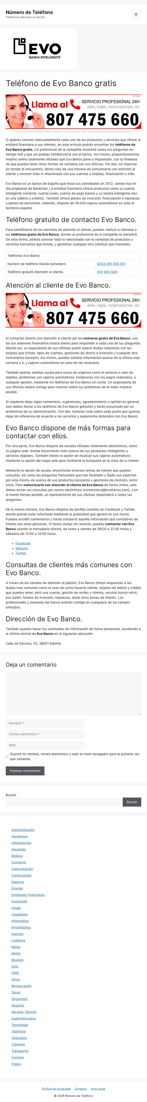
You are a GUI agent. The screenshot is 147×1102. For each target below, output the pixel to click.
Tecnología (19, 1025)
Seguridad (19, 999)
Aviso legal (98, 1089)
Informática (20, 921)
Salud (15, 992)
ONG (15, 973)
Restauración (21, 986)
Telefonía (18, 1031)
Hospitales (19, 914)
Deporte (17, 882)
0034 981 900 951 (111, 264)
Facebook (23, 543)
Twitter (21, 553)
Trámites (18, 1044)
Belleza (17, 856)
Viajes (16, 1064)
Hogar (16, 908)
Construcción (21, 875)
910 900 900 (107, 272)
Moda (15, 947)
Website (22, 548)
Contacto (81, 1089)
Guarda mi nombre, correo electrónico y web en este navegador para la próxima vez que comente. (75, 756)
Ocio (14, 966)
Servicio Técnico (23, 1012)
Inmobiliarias (21, 927)
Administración (22, 830)
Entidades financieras (28, 895)
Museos (17, 960)
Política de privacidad (56, 1089)
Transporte (19, 1051)
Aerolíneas (19, 836)
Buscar (11, 795)
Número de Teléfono (29, 12)
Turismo (17, 1057)
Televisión (19, 1038)
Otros (15, 979)
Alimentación (21, 843)
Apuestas (18, 849)
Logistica (18, 940)
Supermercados (23, 1018)
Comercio (18, 862)
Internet (17, 934)
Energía (17, 888)
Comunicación (22, 869)
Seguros (17, 1005)
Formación (19, 901)
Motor (15, 953)
